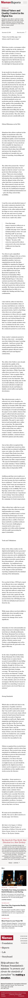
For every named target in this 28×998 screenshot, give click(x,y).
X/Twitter (23, 938)
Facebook (24, 943)
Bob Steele (6, 27)
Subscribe (23, 936)
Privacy (16, 994)
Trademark (11, 994)
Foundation (7, 943)
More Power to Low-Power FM (12, 921)
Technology (5, 8)
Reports (5, 947)
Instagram (23, 941)
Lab (4, 952)
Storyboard (7, 956)
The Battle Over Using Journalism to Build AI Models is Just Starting (14, 891)
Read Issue (13, 863)
